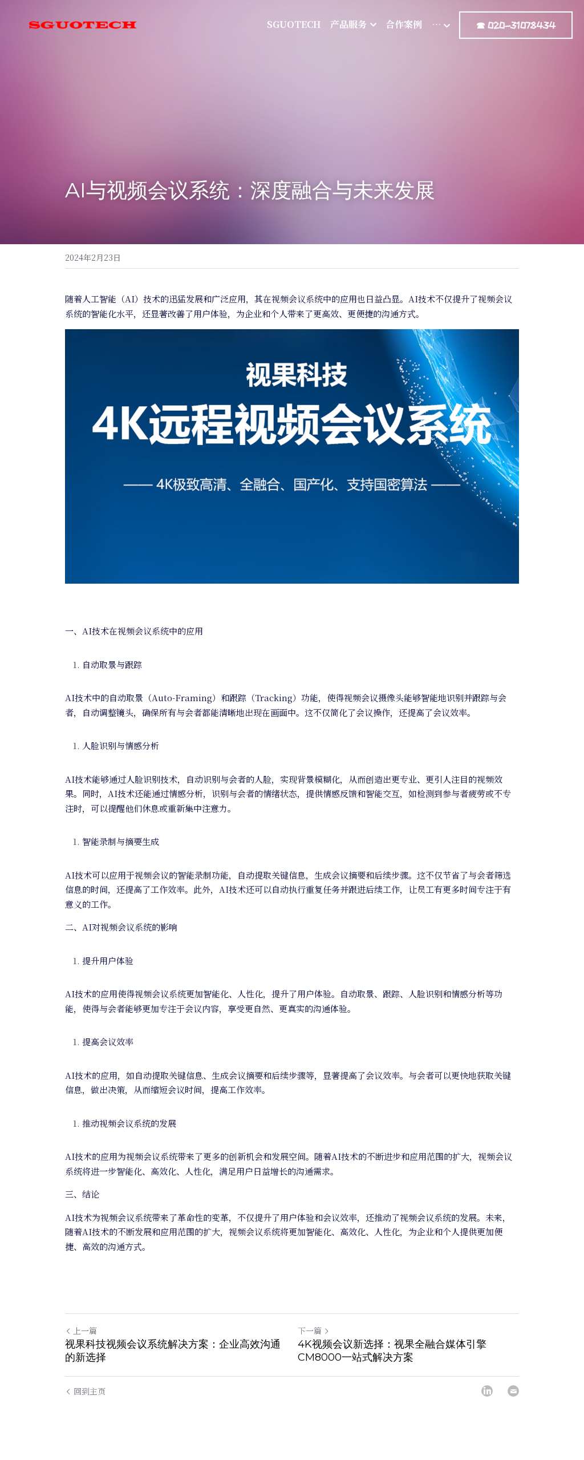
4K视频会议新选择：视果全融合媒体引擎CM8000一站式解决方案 (392, 1351)
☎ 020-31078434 (515, 25)
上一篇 (85, 1330)
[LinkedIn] (487, 1391)
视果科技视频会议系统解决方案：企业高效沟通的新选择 (173, 1351)
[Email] (513, 1391)
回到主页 (90, 1391)
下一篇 (310, 1330)
